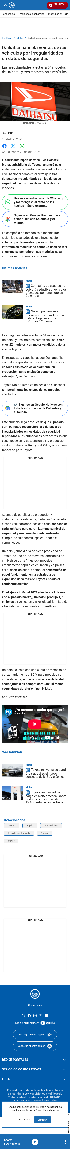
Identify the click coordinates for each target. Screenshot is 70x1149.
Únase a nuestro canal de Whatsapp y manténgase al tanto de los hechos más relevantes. (39, 202)
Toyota (11, 825)
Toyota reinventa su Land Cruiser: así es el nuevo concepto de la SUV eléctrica (46, 773)
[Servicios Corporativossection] (64, 1069)
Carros (44, 833)
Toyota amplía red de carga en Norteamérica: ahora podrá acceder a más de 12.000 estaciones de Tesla (46, 797)
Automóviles (51, 825)
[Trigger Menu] (5, 5)
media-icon (35, 1142)
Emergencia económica (31, 14)
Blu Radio (7, 38)
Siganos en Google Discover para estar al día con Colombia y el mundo (37, 219)
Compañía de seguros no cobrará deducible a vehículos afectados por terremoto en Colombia (46, 291)
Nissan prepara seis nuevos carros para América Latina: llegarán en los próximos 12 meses (45, 316)
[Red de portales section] (64, 1060)
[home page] (35, 994)
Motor (20, 38)
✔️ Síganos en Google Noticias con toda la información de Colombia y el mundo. (38, 408)
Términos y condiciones (30, 1093)
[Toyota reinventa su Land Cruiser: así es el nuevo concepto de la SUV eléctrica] (12, 770)
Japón (29, 825)
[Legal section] (64, 1079)
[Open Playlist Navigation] (65, 1142)
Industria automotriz (19, 833)
